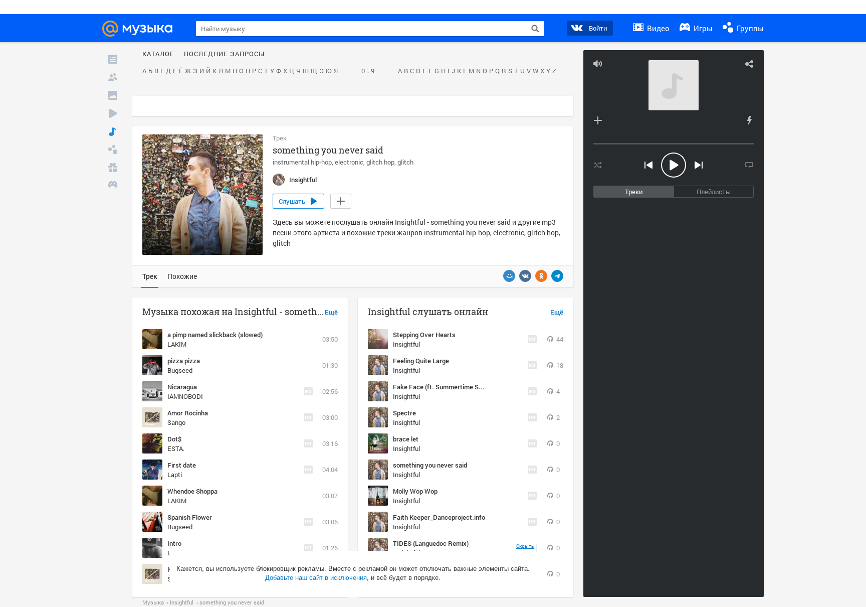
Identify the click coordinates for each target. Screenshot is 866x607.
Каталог (158, 54)
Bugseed (179, 370)
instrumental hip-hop (302, 162)
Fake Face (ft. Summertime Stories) (445, 386)
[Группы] (112, 149)
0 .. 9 (367, 71)
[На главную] (141, 29)
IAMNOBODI (185, 396)
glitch (405, 162)
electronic (349, 162)
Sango (176, 422)
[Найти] (535, 28)
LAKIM (176, 344)
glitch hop (380, 162)
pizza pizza (183, 360)
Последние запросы (224, 54)
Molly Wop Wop (415, 491)
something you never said (430, 465)
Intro (174, 543)
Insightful (406, 344)
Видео (657, 28)
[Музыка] (112, 131)
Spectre (404, 412)
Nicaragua (182, 386)
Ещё (331, 313)
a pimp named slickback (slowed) (215, 334)
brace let (405, 438)
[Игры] (112, 186)
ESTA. (175, 448)
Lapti (174, 474)
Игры (702, 28)
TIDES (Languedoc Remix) (431, 543)
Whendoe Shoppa (192, 491)
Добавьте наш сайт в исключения (316, 577)
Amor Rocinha (187, 412)
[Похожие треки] (749, 120)
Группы (749, 28)
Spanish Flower (189, 517)
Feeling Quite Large (421, 360)
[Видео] (112, 113)
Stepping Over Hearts (424, 334)
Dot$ (174, 438)
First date (181, 465)
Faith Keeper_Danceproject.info (439, 517)
